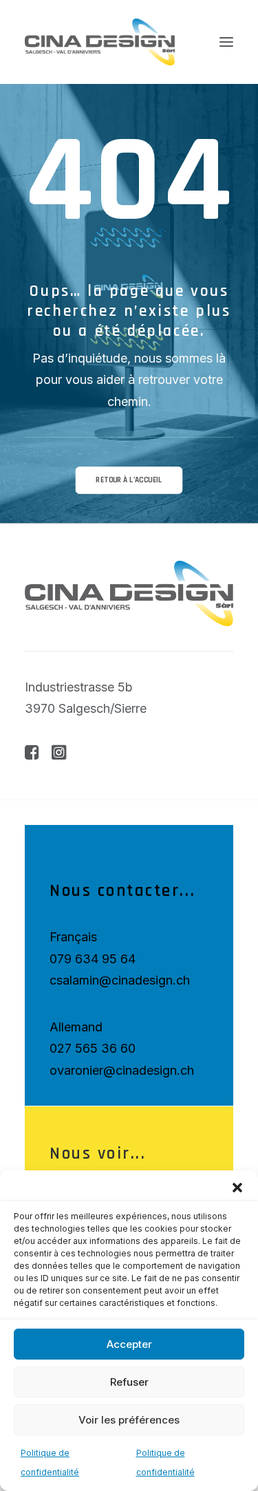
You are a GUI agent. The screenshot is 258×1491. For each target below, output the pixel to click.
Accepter (129, 1344)
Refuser (129, 1381)
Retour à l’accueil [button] (129, 480)
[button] (237, 1187)
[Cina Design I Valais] (100, 42)
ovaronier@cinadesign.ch (122, 1070)
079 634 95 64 (93, 959)
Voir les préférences (129, 1419)
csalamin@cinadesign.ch (120, 980)
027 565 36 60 (93, 1048)
